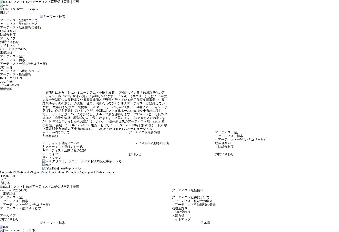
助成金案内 (8, 31)
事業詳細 (6, 52)
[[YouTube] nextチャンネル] (19, 9)
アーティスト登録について (19, 20)
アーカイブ (8, 38)
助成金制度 (8, 34)
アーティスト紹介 (12, 56)
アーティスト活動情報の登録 (20, 27)
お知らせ (6, 67)
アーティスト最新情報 (15, 74)
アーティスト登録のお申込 (19, 24)
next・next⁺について (13, 49)
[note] (4, 5)
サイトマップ (9, 45)
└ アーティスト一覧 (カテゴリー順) (25, 204)
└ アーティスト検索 (14, 201)
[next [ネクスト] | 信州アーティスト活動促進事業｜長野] (169, 186)
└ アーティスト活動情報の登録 (194, 204)
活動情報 (6, 89)
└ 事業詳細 (7, 193)
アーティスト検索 (12, 60)
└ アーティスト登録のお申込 (192, 201)
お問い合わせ (9, 42)
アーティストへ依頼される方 (20, 71)
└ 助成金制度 (181, 212)
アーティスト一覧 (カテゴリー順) (23, 63)
